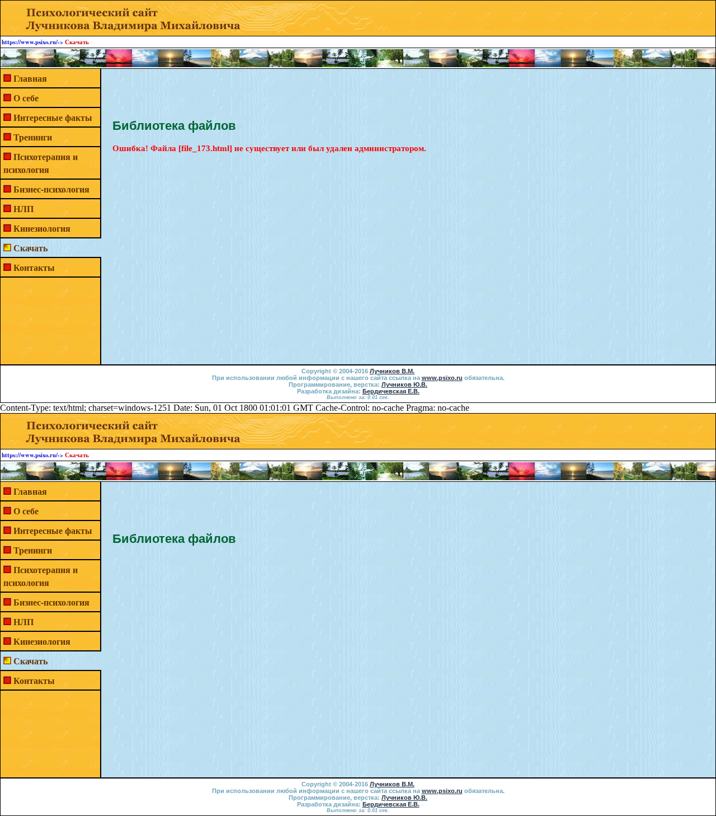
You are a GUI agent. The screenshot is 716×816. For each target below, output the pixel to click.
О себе (26, 97)
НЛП (23, 208)
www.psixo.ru (442, 377)
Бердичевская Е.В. (391, 391)
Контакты (34, 267)
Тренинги (32, 136)
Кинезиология (41, 228)
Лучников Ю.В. (404, 384)
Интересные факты (52, 117)
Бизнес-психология (51, 188)
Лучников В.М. (392, 371)
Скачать (30, 247)
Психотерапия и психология (40, 163)
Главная (30, 78)
